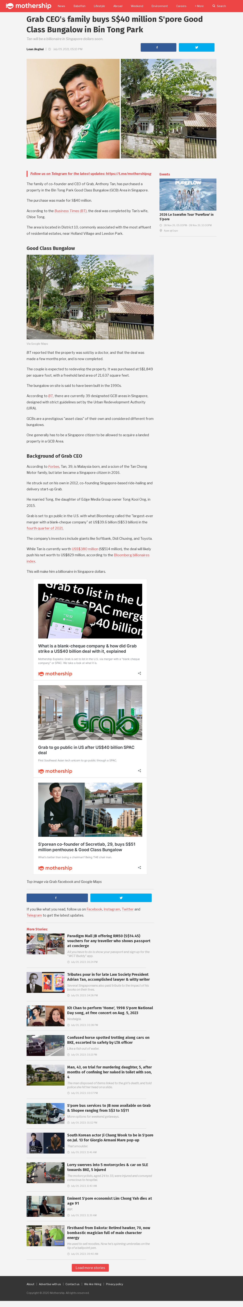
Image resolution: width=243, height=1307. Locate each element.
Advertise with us (50, 1284)
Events (164, 174)
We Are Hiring (92, 1284)
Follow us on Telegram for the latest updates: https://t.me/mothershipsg (90, 174)
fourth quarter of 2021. (45, 528)
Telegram (34, 915)
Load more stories (90, 1268)
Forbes (53, 467)
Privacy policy (114, 1284)
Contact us (72, 1284)
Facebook (94, 909)
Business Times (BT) (70, 211)
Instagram (112, 909)
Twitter (128, 909)
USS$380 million (85, 549)
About (30, 1284)
